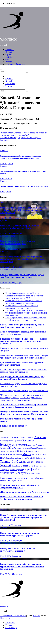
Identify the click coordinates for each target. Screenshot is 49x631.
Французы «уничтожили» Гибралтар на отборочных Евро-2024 (19, 486)
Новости (4, 150)
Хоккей (8, 52)
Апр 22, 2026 (6, 178)
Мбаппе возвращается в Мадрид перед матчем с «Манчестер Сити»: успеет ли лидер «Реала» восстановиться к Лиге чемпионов (22, 397)
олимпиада (14, 470)
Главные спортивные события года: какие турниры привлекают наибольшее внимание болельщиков (20, 157)
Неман (8, 458)
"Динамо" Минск (18, 437)
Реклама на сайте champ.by (13, 426)
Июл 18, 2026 (6, 233)
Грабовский (26, 448)
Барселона (17, 441)
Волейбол (4, 448)
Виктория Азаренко (35, 445)
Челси (14, 466)
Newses (36, 615)
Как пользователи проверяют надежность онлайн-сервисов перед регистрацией (23, 370)
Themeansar (5, 618)
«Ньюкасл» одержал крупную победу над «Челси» (24, 492)
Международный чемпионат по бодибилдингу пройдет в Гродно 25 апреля (22, 377)
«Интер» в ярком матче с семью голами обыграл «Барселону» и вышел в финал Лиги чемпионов (24, 413)
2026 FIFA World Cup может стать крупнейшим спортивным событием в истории (23, 406)
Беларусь (9, 49)
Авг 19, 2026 (6, 218)
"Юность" (30, 437)
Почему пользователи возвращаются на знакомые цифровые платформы (19, 227)
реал (21, 470)
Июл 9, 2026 (6, 249)
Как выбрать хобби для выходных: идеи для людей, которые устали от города (22, 275)
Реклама (9, 625)
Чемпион (8, 39)
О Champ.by (11, 627)
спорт (26, 469)
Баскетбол (10, 83)
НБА (33, 455)
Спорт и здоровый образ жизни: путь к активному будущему (24, 186)
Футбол (9, 54)
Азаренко (40, 437)
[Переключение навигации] (1, 69)
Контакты (10, 623)
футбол (8, 59)
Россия (8, 62)
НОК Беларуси (41, 455)
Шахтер (19, 466)
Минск (26, 454)
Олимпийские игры (18, 458)
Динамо (3, 451)
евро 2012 (31, 466)
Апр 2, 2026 (5, 192)
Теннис (8, 57)
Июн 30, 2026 (6, 163)
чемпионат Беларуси (15, 64)
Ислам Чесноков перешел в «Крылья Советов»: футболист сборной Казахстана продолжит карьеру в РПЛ (24, 210)
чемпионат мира (33, 473)
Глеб (19, 448)
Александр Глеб (6, 441)
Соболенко (40, 458)
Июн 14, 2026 (6, 282)
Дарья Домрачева (38, 448)
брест (25, 466)
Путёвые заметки (8, 236)
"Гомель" (4, 437)
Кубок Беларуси (26, 451)
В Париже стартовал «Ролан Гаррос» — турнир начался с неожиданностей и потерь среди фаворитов (23, 341)
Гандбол (13, 448)
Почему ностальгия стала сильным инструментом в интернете (17, 242)
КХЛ (17, 451)
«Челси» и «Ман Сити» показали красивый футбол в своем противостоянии (21, 498)
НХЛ (3, 457)
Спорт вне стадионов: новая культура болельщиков (24, 390)
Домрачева (10, 451)
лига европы (41, 466)
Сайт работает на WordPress (13, 615)
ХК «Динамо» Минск (32, 462)
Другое (3, 220)
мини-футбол (4, 470)
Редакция (16, 218)
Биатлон (21, 444)
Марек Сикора (17, 454)
